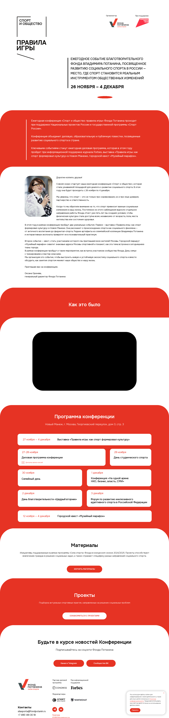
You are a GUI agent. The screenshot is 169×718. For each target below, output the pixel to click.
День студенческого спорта (131, 457)
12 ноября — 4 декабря (36, 516)
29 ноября (120, 452)
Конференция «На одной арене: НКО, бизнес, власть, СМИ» (110, 480)
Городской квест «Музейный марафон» (81, 516)
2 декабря (28, 493)
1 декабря (97, 472)
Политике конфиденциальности (143, 700)
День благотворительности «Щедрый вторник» (49, 499)
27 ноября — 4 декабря (36, 439)
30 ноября (28, 472)
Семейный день (31, 479)
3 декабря (97, 493)
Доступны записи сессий (34, 462)
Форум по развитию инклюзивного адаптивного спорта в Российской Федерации (119, 501)
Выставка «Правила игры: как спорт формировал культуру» (93, 439)
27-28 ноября (30, 452)
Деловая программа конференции (42, 457)
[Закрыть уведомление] (164, 693)
